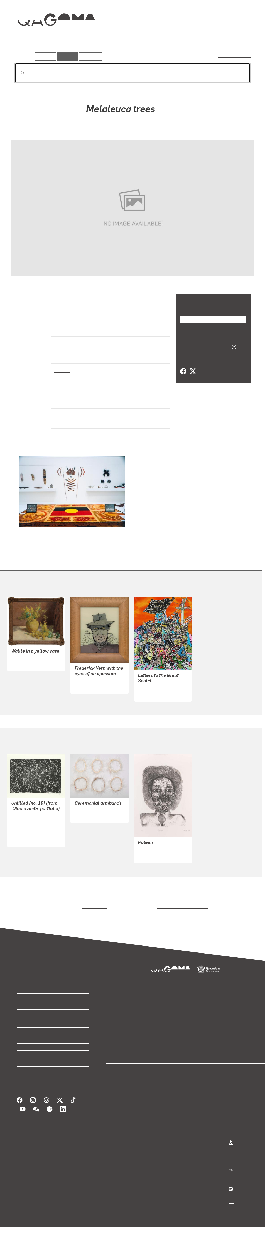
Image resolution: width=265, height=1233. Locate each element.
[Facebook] (183, 371)
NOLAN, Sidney (89, 682)
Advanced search (235, 55)
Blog (127, 1123)
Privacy (56, 1223)
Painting (62, 365)
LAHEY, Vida (22, 659)
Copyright (81, 1223)
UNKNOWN (85, 811)
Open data (132, 1098)
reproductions (93, 901)
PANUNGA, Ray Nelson (32, 816)
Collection (52, 36)
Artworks (186, 38)
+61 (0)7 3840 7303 (237, 1170)
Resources (89, 56)
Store (127, 1117)
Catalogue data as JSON (203, 346)
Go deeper (238, 38)
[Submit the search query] (18, 72)
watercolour (66, 379)
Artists (212, 38)
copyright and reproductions (180, 901)
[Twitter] (192, 371)
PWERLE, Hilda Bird (29, 829)
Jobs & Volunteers (24, 1223)
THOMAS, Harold (122, 127)
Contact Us (238, 1190)
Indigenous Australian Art (78, 338)
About (128, 1129)
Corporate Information (117, 1223)
